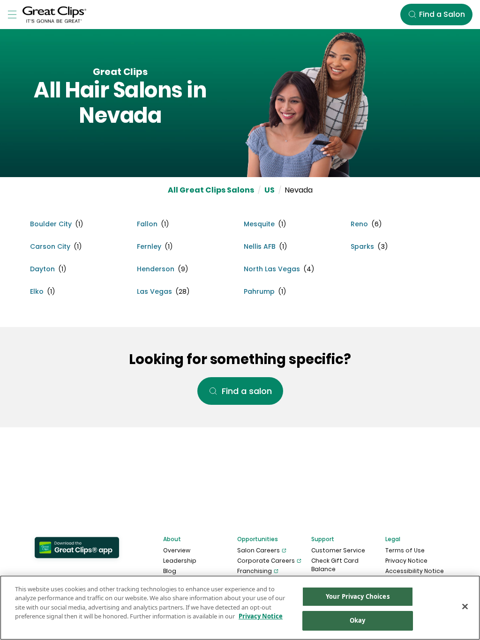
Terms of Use (405, 550)
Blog (169, 571)
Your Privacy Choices (358, 596)
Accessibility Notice (414, 571)
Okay (358, 620)
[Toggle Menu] (12, 14)
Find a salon (247, 391)
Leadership (179, 561)
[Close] (465, 606)
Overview (176, 550)
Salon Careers (258, 550)
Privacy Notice (406, 561)
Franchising (254, 571)
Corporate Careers (266, 561)
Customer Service (338, 550)
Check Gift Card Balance (335, 565)
